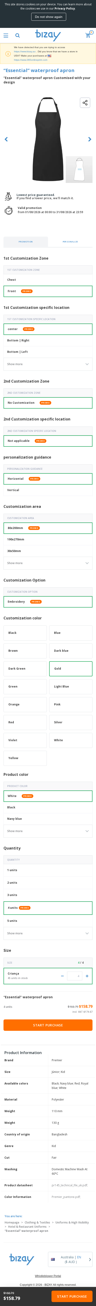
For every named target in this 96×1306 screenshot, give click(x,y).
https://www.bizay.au (25, 51)
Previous (6, 139)
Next (90, 139)
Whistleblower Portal (48, 1276)
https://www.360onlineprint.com (30, 60)
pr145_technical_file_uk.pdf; (70, 1185)
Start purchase (48, 1025)
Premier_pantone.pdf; (66, 1197)
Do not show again (48, 17)
